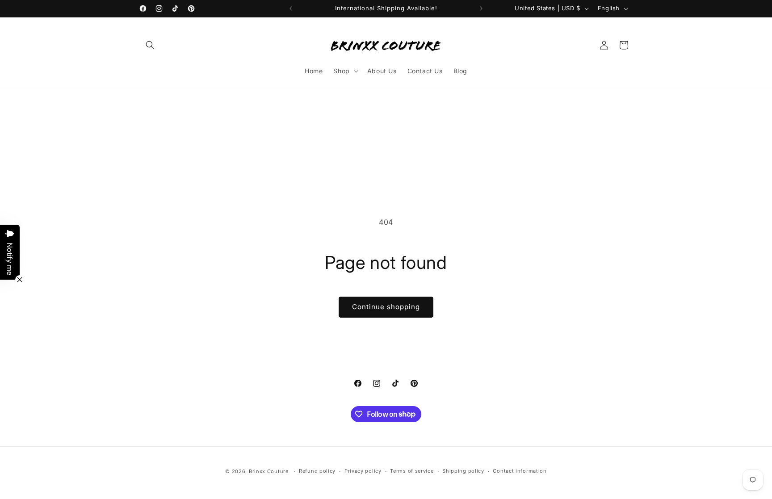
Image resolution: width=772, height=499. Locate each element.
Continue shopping (386, 306)
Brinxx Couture (269, 471)
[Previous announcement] (291, 8)
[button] (150, 45)
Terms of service (411, 471)
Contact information (519, 471)
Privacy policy (363, 471)
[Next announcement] (481, 8)
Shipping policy (463, 471)
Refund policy (317, 471)
